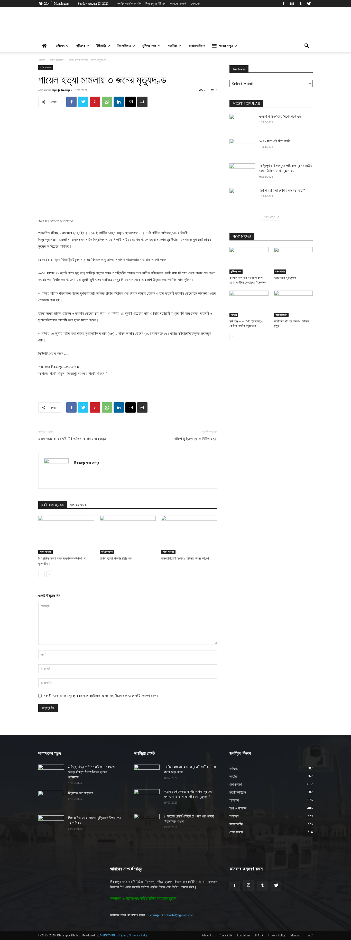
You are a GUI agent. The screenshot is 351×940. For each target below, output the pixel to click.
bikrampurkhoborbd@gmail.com (171, 915)
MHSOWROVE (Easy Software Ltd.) (123, 935)
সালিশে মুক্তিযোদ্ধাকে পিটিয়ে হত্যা (195, 438)
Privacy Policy (276, 935)
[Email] (130, 102)
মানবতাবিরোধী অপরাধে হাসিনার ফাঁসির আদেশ (185, 558)
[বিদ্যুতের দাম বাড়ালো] (51, 800)
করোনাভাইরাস (197, 46)
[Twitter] (309, 3)
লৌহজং (60, 46)
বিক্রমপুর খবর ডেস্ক (61, 90)
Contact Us (225, 935)
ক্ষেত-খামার (280, 271)
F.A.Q (259, 935)
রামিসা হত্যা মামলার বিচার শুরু (116, 558)
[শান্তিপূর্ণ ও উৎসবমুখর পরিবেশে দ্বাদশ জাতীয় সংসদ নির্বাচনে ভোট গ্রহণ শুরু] (242, 172)
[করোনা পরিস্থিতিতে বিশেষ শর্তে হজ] (242, 123)
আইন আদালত (56, 60)
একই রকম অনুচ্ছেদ (52, 505)
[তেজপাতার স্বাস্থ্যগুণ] (293, 260)
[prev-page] (41, 574)
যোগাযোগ (195, 3)
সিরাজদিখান (124, 46)
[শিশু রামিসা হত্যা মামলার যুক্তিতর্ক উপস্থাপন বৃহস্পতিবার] (66, 535)
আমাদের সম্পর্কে (178, 3)
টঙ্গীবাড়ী (101, 46)
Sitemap (295, 935)
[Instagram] (292, 3)
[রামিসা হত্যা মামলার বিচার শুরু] (128, 535)
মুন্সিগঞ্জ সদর (149, 46)
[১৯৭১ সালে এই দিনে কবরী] (242, 148)
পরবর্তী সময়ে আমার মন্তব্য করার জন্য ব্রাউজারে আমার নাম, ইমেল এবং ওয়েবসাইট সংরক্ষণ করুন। (101, 696)
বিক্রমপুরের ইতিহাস (155, 3)
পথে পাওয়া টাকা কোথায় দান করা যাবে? (282, 190)
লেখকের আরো (78, 505)
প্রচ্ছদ (41, 60)
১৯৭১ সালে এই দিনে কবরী (274, 141)
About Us (208, 935)
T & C (309, 935)
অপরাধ (234, 314)
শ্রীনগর (80, 46)
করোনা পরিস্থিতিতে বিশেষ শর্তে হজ (280, 116)
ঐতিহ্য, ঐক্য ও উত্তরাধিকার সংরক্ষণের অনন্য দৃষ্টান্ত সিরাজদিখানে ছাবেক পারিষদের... (91, 772)
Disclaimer (243, 935)
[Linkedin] (119, 102)
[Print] (142, 102)
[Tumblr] (300, 3)
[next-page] (50, 574)
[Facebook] (283, 3)
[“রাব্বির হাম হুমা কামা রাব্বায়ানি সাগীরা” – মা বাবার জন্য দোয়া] (147, 774)
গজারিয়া (172, 46)
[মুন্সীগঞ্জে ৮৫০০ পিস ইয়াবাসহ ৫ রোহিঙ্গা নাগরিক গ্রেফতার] (249, 304)
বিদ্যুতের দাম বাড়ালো (80, 793)
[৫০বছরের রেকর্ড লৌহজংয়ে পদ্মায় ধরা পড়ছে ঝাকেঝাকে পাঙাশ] (147, 823)
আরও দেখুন (226, 46)
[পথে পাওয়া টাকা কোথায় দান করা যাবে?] (242, 197)
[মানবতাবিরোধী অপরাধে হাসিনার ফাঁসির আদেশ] (189, 535)
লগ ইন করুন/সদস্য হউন (129, 3)
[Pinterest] (95, 102)
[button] (306, 46)
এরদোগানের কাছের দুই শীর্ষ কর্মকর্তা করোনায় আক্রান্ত (72, 438)
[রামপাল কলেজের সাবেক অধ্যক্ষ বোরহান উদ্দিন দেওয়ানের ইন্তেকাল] (249, 260)
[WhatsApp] (107, 102)
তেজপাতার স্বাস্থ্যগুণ (285, 278)
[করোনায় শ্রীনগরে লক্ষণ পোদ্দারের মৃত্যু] (293, 304)
